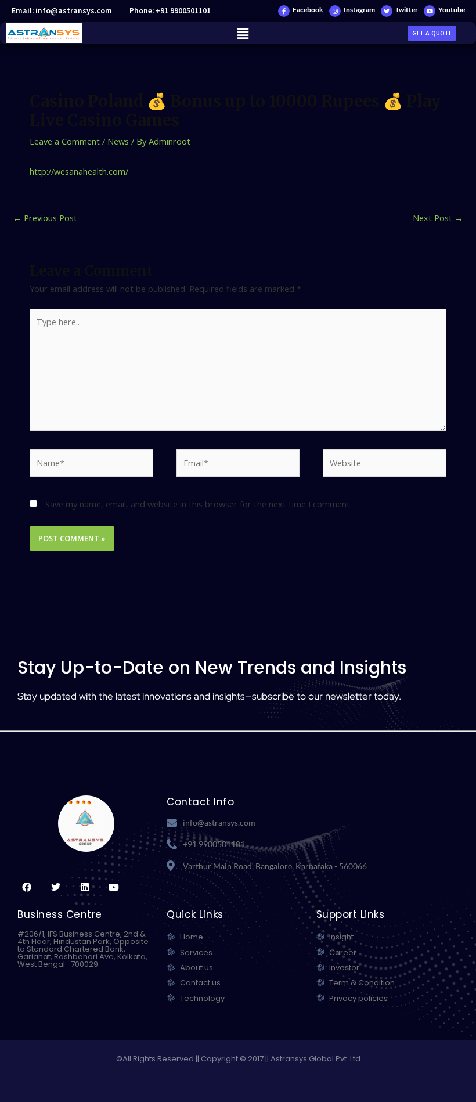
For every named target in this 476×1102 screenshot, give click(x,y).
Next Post (438, 218)
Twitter (406, 9)
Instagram (359, 9)
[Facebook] (284, 11)
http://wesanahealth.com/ (79, 171)
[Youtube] (429, 11)
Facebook (308, 9)
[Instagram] (335, 11)
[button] (243, 33)
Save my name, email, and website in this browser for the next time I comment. (198, 504)
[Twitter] (386, 11)
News (118, 141)
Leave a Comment (65, 141)
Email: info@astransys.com (62, 11)
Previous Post (45, 218)
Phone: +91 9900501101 (170, 11)
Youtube (451, 9)
